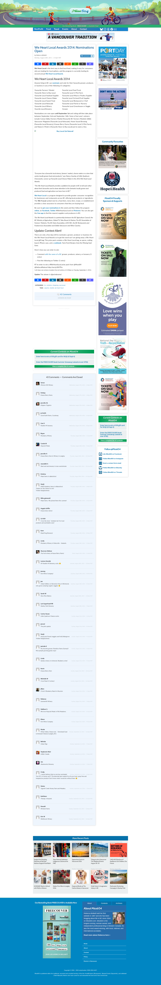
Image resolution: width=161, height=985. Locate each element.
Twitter (53, 211)
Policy (86, 956)
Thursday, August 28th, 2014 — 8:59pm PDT (81, 533)
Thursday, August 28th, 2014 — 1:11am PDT (82, 435)
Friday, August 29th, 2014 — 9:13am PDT (82, 553)
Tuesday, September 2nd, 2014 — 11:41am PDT (81, 798)
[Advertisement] (64, 327)
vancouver (62, 285)
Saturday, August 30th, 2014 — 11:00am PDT (81, 596)
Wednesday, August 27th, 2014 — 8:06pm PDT (81, 425)
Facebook (45, 211)
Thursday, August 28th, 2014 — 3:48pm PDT (81, 486)
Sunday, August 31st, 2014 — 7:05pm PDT (82, 701)
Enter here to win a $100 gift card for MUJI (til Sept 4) (55, 356)
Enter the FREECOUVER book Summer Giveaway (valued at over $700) (62, 362)
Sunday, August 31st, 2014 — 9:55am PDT (82, 660)
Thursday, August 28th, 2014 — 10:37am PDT (81, 466)
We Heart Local (40, 195)
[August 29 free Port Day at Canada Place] (112, 64)
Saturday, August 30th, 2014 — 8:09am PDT (82, 573)
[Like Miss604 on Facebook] (111, 29)
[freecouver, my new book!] (57, 958)
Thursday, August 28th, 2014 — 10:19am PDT (81, 456)
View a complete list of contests (63, 366)
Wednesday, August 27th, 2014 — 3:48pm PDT (81, 405)
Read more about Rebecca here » (97, 935)
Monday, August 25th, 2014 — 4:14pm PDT (47, 58)
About (74, 29)
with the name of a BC (53, 254)
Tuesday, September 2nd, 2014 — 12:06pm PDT (81, 808)
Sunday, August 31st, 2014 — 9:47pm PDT (82, 721)
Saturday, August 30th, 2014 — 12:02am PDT (81, 563)
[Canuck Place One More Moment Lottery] (112, 307)
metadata (64, 283)
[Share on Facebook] (37, 64)
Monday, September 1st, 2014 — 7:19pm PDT (81, 744)
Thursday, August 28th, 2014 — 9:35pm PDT (81, 543)
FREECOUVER (81, 26)
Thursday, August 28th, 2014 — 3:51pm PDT (81, 500)
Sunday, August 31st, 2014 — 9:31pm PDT (82, 711)
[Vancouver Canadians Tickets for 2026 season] (80, 37)
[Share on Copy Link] (82, 64)
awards (46, 288)
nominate (55, 83)
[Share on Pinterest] (45, 64)
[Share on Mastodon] (90, 64)
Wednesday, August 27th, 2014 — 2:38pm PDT (81, 385)
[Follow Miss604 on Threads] (108, 29)
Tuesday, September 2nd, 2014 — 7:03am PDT (81, 788)
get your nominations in (51, 208)
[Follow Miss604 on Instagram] (104, 29)
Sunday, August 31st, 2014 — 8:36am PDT (82, 626)
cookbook (57, 243)
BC (45, 285)
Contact (83, 29)
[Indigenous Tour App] (112, 156)
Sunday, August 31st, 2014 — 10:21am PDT (82, 671)
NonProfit (38, 29)
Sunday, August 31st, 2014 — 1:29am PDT (82, 616)
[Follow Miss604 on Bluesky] (101, 29)
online (36, 211)
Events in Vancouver (90, 961)
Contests (104, 903)
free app (40, 213)
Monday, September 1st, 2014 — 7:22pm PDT (81, 754)
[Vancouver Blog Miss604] (80, 10)
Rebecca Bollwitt (41, 55)
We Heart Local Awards (54, 74)
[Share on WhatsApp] (75, 64)
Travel (56, 29)
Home (85, 943)
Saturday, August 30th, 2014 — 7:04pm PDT (82, 606)
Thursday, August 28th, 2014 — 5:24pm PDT (81, 520)
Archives (119, 903)
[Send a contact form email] (115, 29)
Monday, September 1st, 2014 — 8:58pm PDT (81, 774)
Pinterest (77, 211)
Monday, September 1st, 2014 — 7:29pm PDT (81, 764)
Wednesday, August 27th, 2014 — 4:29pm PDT (81, 415)
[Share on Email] (60, 64)
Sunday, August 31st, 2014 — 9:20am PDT (82, 648)
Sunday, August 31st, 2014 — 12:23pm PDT (82, 681)
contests (49, 285)
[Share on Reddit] (67, 64)
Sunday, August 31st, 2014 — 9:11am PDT (82, 636)
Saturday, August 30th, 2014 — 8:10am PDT (82, 583)
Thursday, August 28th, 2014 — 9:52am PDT (82, 445)
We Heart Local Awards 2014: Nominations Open (64, 49)
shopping (55, 285)
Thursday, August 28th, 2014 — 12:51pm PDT (81, 476)
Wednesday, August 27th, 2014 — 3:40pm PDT (81, 395)
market (52, 288)
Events (65, 29)
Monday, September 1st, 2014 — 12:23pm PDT (81, 731)
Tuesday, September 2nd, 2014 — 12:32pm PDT (81, 819)
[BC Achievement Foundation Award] (112, 221)
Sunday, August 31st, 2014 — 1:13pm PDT (82, 691)
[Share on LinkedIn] (52, 64)
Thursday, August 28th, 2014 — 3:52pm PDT (81, 510)
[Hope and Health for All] (112, 181)
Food (48, 29)
